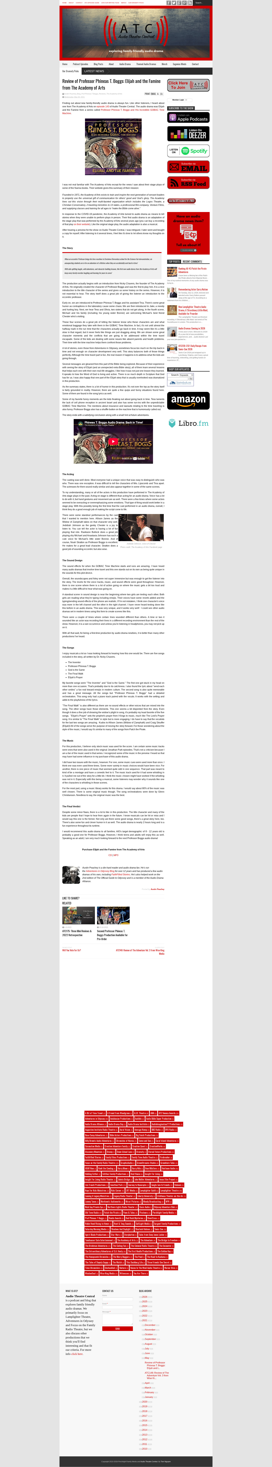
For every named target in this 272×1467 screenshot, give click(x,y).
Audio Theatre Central (149, 1462)
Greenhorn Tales (168, 1163)
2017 (145, 1416)
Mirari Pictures (132, 1201)
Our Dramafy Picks (136, 3)
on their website (82, 224)
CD (110, 855)
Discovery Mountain (93, 1152)
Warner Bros (169, 1268)
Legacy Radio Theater (123, 1196)
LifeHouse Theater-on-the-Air (170, 1196)
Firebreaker (165, 1157)
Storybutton (129, 1234)
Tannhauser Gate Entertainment (99, 1240)
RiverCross (152, 1218)
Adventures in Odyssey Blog (100, 871)
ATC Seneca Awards (167, 1113)
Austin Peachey (70, 94)
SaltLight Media (143, 1223)
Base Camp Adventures (95, 1135)
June (147, 1353)
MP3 (116, 855)
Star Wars (115, 1234)
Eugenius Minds (179, 64)
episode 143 (103, 106)
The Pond (138, 1257)
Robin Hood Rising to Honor (97, 1223)
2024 (145, 1306)
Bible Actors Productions (120, 1135)
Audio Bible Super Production (158, 1118)
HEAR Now (89, 1168)
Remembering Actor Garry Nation (193, 289)
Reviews (102, 94)
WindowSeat (90, 1273)
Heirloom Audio (168, 1168)
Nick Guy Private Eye (94, 1207)
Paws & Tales (129, 1212)
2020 (145, 1402)
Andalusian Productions (120, 1118)
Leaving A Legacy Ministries (97, 1196)
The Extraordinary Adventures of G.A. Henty (104, 1251)
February (150, 1392)
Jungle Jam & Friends (160, 1185)
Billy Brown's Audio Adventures (98, 1140)
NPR (167, 1201)
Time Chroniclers (92, 1268)
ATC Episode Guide (92, 3)
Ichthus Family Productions (114, 1174)
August (149, 1344)
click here (77, 1354)
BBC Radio (156, 1129)
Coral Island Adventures (166, 1140)
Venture (122, 1268)
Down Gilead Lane (124, 1152)
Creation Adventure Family (116, 1146)
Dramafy (140, 1152)
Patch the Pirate (111, 1212)
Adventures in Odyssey (95, 1118)
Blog (79, 94)
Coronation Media (92, 1146)
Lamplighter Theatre (169, 1190)
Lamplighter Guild (148, 1190)
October (149, 1334)
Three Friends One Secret (158, 1262)
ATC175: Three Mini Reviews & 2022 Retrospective (77, 933)
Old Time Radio (92, 1212)
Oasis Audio (144, 1207)
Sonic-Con (158, 1229)
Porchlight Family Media (163, 1212)
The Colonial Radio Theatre (142, 1245)
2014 (145, 1430)
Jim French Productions (95, 1185)
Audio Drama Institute (137, 1124)
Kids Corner (116, 1190)
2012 (145, 1439)
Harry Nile (136, 1168)
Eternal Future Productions (159, 1152)
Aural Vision (125, 1129)
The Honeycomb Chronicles (97, 1257)
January (149, 1397)
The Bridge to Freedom (168, 1240)
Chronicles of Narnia (125, 1140)
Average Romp (140, 1129)
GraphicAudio (126, 1163)
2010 (145, 1449)
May (147, 1358)
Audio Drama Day (115, 1124)
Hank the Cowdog (105, 1168)
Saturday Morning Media (95, 1229)
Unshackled (110, 1268)
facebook (168, 3)
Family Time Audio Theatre (143, 1157)
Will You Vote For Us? (71, 950)
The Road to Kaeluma (156, 1257)
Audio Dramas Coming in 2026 (191, 328)
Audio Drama (125, 64)
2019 (145, 1406)
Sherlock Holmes (142, 1229)
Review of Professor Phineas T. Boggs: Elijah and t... (155, 1365)
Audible (138, 1118)
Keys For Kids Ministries (95, 1190)
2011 (145, 1444)
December (150, 1325)
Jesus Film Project (167, 1179)
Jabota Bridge (124, 1179)
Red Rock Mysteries (134, 1218)
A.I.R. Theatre (140, 1113)
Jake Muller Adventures (144, 1179)
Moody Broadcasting (152, 1201)
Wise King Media (107, 1273)
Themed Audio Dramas (146, 64)
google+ (179, 3)
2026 (145, 1297)
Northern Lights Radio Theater (121, 1207)
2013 (145, 1435)
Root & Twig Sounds (122, 1223)
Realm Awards (115, 1218)
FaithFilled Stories (120, 874)
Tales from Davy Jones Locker (151, 1234)
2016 (145, 1420)
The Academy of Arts (114, 94)
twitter (174, 3)
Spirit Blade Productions (96, 1234)
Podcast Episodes (80, 64)
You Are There (140, 1273)
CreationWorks (156, 1146)
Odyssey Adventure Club (164, 1207)
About (71, 3)
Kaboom (178, 1185)
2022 (145, 1316)
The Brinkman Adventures (96, 1245)
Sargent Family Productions (166, 1223)
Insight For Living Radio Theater (99, 1179)
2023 (145, 1311)
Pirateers (144, 1212)
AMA (152, 1113)
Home (64, 3)
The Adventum (146, 1240)
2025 (145, 1301)
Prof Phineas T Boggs (89, 94)
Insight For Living (152, 1174)
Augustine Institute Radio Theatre (100, 1129)
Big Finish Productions (145, 1135)
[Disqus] (113, 996)
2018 (145, 1411)
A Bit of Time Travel (94, 1113)
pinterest (184, 3)
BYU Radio (169, 1129)
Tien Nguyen (166, 1462)
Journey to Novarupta (137, 1185)
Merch (123, 3)
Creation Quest (138, 1146)
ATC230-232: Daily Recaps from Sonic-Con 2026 (192, 347)
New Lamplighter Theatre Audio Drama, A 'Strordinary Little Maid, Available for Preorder (193, 310)
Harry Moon (123, 1168)
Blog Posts (98, 64)
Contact (79, 3)
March (148, 1387)
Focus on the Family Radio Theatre (100, 1163)
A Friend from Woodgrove (118, 1113)
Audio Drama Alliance (94, 1124)
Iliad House (135, 1174)
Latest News (94, 71)
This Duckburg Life (134, 1262)
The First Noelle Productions (140, 1251)
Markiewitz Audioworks (111, 1201)
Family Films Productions (116, 1157)
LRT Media (130, 1190)
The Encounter (165, 1245)
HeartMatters (151, 1168)
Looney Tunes (90, 1201)
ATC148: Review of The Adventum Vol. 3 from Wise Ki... (157, 1375)
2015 (145, 1425)
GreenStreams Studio (146, 1163)
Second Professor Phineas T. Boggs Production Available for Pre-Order (112, 935)
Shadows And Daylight (121, 1229)
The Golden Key (164, 1251)
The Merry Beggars (121, 1257)
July (147, 1348)
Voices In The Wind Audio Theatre (145, 1268)
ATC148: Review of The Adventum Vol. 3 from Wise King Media (140, 952)
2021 (145, 1320)
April (147, 1383)
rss (189, 3)
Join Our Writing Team (110, 3)
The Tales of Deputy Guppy (96, 1262)
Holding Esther (91, 1174)
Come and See (145, 1140)
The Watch (117, 1262)
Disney (109, 1152)
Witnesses (124, 1273)
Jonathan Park (116, 1185)
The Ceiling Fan (119, 1245)
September (151, 1339)
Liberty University (145, 1196)
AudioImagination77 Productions (166, 1124)
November (150, 1330)
